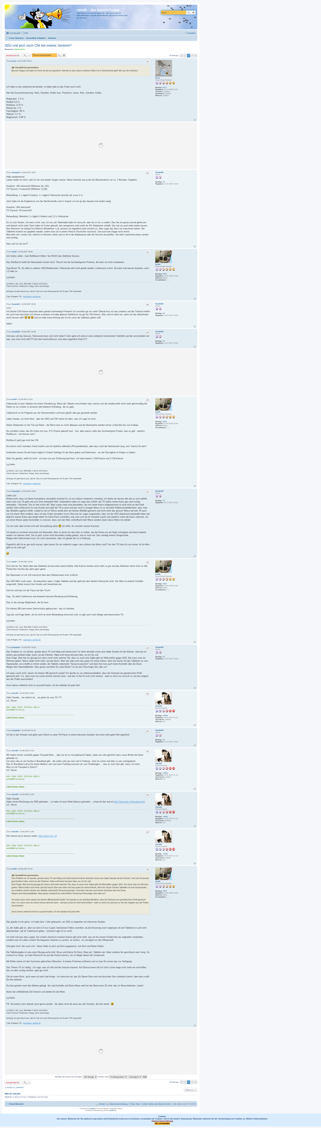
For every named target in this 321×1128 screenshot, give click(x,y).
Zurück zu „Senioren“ (15, 1087)
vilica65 (158, 706)
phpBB (92, 1108)
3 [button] (192, 55)
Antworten (11, 55)
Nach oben (195, 120)
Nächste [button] (195, 55)
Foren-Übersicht (16, 1104)
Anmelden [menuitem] (192, 33)
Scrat (157, 78)
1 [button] (185, 55)
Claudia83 (159, 172)
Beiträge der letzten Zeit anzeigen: (69, 1077)
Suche (188, 13)
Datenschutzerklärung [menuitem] (119, 1104)
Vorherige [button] (181, 55)
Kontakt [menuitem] (102, 1104)
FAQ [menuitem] (26, 33)
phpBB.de (113, 1110)
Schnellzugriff (14, 33)
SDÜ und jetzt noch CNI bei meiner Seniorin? (38, 45)
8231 (165, 87)
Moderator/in (20, 49)
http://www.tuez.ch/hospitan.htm (129, 801)
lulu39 (157, 264)
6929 (165, 274)
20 (164, 182)
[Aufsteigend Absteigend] (135, 1077)
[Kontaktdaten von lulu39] (168, 280)
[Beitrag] (7, 61)
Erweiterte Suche (193, 13)
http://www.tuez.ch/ (47, 836)
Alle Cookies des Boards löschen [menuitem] (157, 1104)
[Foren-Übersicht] (41, 17)
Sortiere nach (103, 1077)
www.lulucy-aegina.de (32, 296)
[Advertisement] (101, 145)
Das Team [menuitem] (136, 1104)
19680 (165, 715)
